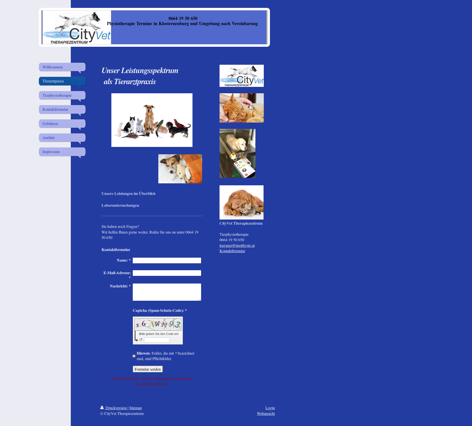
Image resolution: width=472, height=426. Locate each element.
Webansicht (266, 413)
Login (270, 407)
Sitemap (135, 407)
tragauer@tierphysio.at (237, 245)
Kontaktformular (232, 250)
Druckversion (116, 407)
